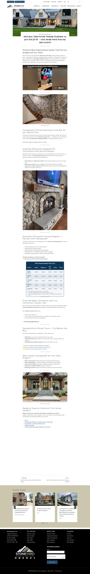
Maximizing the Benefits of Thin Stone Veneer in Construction (39, 422)
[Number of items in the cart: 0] (68, 1)
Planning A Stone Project (46, 34)
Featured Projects (31, 542)
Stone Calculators (51, 540)
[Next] (75, 507)
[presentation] (23, 499)
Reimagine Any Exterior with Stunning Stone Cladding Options (22, 510)
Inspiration (45, 6)
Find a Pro (63, 6)
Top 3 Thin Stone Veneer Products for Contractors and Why (58, 480)
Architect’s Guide (31, 533)
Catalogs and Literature (52, 535)
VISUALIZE (53, 1)
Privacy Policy (58, 570)
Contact (78, 6)
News (40, 34)
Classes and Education (52, 538)
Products (37, 6)
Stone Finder (30, 540)
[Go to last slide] (15, 507)
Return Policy (51, 570)
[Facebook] (15, 558)
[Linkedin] (30, 558)
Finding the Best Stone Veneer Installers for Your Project (38, 427)
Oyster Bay (29, 288)
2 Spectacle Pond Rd (12, 533)
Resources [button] (54, 6)
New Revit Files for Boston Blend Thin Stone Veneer (31, 480)
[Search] (79, 1)
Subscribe (52, 562)
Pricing (26, 420)
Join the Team (70, 535)
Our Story (69, 533)
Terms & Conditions (41, 570)
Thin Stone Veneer (51, 533)
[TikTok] (34, 558)
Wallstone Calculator (29, 425)
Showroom (69, 538)
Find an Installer (30, 535)
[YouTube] (27, 558)
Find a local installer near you (31, 321)
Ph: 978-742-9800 (11, 537)
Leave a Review (70, 540)
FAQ (65, 1)
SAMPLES (60, 1)
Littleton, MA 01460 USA (12, 535)
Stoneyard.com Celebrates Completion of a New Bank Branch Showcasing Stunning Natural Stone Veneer (67, 512)
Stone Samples (70, 542)
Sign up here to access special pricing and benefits (36, 258)
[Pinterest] (23, 558)
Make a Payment (51, 542)
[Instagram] (19, 558)
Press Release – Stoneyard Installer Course (35, 423)
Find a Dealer (71, 6)
